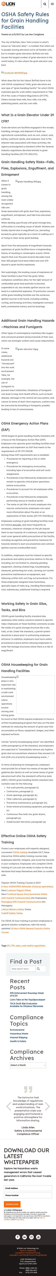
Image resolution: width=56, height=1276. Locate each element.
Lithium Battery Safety (12, 909)
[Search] (44, 4)
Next (47, 1106)
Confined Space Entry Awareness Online (27, 894)
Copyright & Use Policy (18, 1255)
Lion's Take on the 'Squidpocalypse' (27, 999)
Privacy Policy (19, 1219)
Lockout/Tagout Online (19, 890)
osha (18, 945)
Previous (8, 1106)
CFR (12, 945)
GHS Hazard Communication (15, 898)
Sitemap (43, 1255)
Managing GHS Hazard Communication (21, 901)
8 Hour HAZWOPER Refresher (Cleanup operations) (27, 886)
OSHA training (20, 852)
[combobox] (28, 1065)
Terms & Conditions (27, 1251)
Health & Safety (18, 1041)
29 (8, 945)
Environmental (17, 1029)
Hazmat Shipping (18, 1037)
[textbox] (28, 1065)
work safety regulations (33, 945)
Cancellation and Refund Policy (27, 1253)
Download (12, 1204)
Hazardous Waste (19, 1033)
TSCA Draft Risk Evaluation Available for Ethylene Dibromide (26, 1004)
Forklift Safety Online (12, 913)
